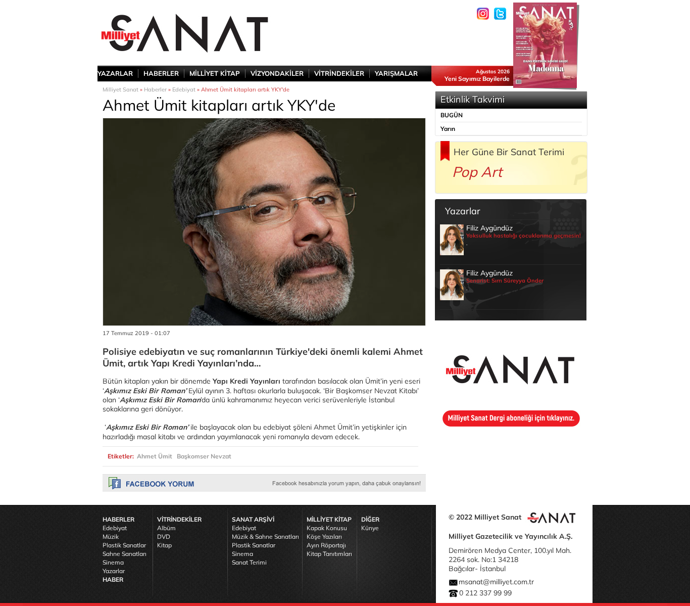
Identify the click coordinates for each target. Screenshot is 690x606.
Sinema (113, 562)
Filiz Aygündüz (523, 235)
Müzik (111, 536)
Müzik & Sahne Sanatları (265, 536)
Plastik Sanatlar (124, 545)
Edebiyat (183, 89)
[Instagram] (483, 14)
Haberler (155, 89)
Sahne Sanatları (124, 553)
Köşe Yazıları (324, 536)
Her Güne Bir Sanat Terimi (509, 152)
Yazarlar (114, 571)
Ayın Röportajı (326, 545)
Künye (370, 528)
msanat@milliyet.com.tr (496, 581)
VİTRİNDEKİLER (339, 73)
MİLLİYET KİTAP (214, 73)
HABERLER (161, 73)
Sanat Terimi (249, 562)
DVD (163, 536)
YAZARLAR (115, 73)
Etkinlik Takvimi (472, 99)
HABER (113, 579)
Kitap (164, 545)
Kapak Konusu (327, 528)
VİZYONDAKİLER (277, 73)
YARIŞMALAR (396, 73)
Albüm (166, 528)
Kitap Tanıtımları (329, 553)
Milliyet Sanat (120, 89)
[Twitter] (500, 14)
